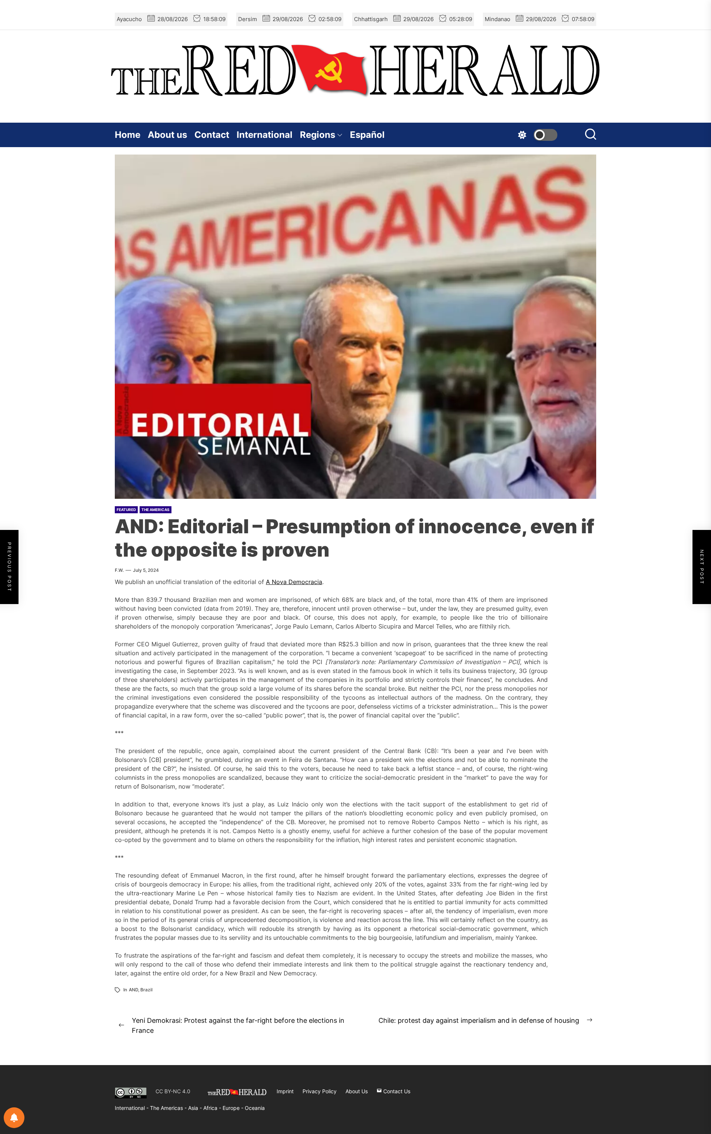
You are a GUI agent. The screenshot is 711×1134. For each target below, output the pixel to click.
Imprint (285, 1091)
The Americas (155, 509)
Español (367, 134)
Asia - (195, 1108)
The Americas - (169, 1108)
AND (133, 989)
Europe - (234, 1108)
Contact (211, 134)
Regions (317, 134)
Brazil (146, 989)
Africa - (213, 1108)
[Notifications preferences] (14, 1117)
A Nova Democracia (294, 582)
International (265, 134)
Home (127, 134)
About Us (357, 1091)
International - (132, 1108)
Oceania (255, 1108)
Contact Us (396, 1091)
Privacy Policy (320, 1091)
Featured (126, 509)
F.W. (119, 570)
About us (167, 134)
